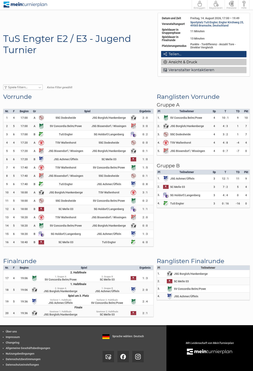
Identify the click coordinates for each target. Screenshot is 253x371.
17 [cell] (6, 278)
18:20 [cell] (24, 217)
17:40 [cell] (24, 167)
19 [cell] (6, 301)
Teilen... (172, 54)
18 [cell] (6, 289)
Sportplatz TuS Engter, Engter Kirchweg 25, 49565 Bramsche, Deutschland (217, 24)
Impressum (13, 337)
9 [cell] (7, 184)
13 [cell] (6, 217)
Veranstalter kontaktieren (188, 70)
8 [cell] (7, 175)
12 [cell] (6, 209)
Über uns (11, 331)
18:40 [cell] (24, 242)
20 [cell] (6, 313)
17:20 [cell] (24, 142)
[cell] (13, 118)
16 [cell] (6, 242)
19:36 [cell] (24, 301)
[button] (23, 87)
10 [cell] (6, 192)
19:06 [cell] (24, 278)
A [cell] (34, 117)
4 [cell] (7, 142)
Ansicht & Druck (180, 62)
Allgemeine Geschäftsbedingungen (28, 348)
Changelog (12, 342)
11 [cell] (6, 200)
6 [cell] (7, 159)
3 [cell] (7, 134)
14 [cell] (6, 225)
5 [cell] (7, 151)
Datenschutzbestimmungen (23, 359)
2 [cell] (7, 126)
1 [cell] (7, 117)
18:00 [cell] (24, 192)
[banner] (25, 5)
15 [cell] (6, 233)
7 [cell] (7, 167)
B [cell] (34, 134)
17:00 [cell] (24, 117)
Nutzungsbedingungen (20, 353)
